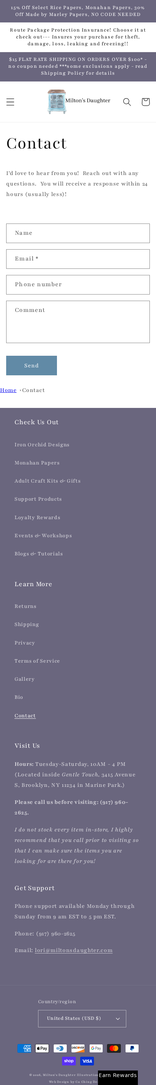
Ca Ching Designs (91, 1082)
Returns (26, 606)
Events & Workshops (43, 535)
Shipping (27, 624)
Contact (33, 390)
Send (31, 365)
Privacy (25, 642)
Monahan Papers (37, 462)
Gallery (25, 679)
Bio (19, 697)
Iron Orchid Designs (42, 444)
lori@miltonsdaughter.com (74, 950)
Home (8, 390)
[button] (10, 102)
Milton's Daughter (59, 1075)
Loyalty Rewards (37, 517)
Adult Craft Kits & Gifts (48, 480)
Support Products (38, 499)
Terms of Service (37, 661)
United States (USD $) (74, 1018)
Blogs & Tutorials (39, 553)
